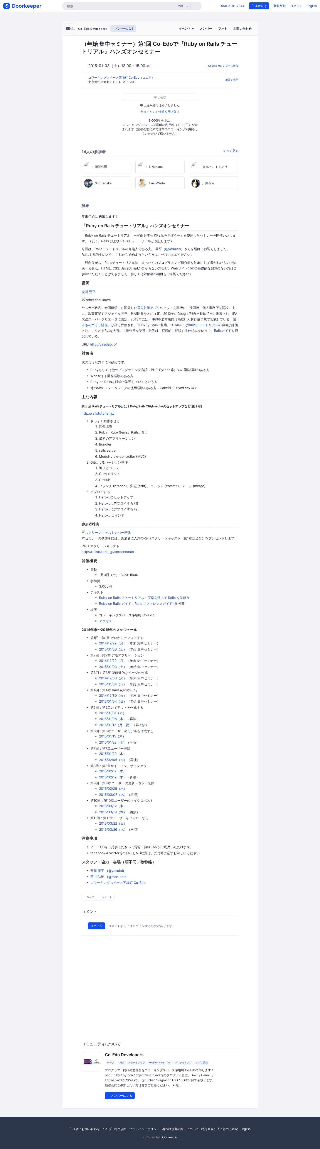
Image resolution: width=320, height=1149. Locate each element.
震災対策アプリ (148, 308)
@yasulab (173, 249)
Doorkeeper (169, 1137)
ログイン (296, 6)
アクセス (105, 621)
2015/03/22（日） (113, 823)
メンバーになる (124, 28)
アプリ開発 (202, 1062)
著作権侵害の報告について (180, 1129)
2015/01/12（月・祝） (115, 725)
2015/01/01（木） (112, 713)
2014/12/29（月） (112, 643)
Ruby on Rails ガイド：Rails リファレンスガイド (135, 604)
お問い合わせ (242, 28)
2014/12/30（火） (113, 678)
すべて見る (230, 151)
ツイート (106, 897)
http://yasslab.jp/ (103, 344)
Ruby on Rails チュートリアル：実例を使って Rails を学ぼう (144, 598)
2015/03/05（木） (113, 795)
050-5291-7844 (232, 6)
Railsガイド (222, 331)
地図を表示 (231, 79)
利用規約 (120, 1129)
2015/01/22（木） (112, 742)
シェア (90, 897)
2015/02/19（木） (112, 777)
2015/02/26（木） (113, 788)
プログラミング (183, 1062)
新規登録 (280, 6)
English (312, 6)
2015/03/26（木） (113, 829)
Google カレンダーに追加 (223, 65)
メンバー (206, 28)
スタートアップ (136, 1062)
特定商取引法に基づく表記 (219, 1129)
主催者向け (259, 6)
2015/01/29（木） (112, 754)
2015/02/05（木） (113, 760)
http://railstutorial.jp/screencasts (108, 552)
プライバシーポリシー (144, 1129)
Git (169, 1062)
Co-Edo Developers (92, 29)
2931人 (110, 1062)
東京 (122, 1062)
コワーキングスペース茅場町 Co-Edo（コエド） (121, 77)
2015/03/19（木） (113, 812)
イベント (185, 28)
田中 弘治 (97, 877)
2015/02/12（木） (112, 771)
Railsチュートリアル (203, 325)
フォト (222, 28)
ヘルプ (107, 1129)
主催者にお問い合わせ (84, 1129)
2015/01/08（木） (112, 719)
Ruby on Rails (156, 1062)
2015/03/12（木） (112, 806)
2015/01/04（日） (113, 684)
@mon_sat (116, 877)
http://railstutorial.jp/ (98, 413)
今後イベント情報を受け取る (160, 112)
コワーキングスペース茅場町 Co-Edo (118, 883)
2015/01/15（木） (112, 736)
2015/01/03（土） (113, 649)
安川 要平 (89, 292)
